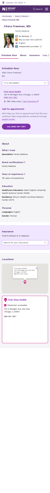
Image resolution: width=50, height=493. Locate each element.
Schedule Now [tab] (9, 55)
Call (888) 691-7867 (16, 126)
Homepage (7, 16)
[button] (25, 282)
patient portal (8, 119)
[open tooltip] (31, 36)
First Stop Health (12, 91)
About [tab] (23, 55)
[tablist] (25, 55)
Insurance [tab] (34, 55)
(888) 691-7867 (10, 97)
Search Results (21, 16)
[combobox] (25, 82)
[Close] (36, 268)
